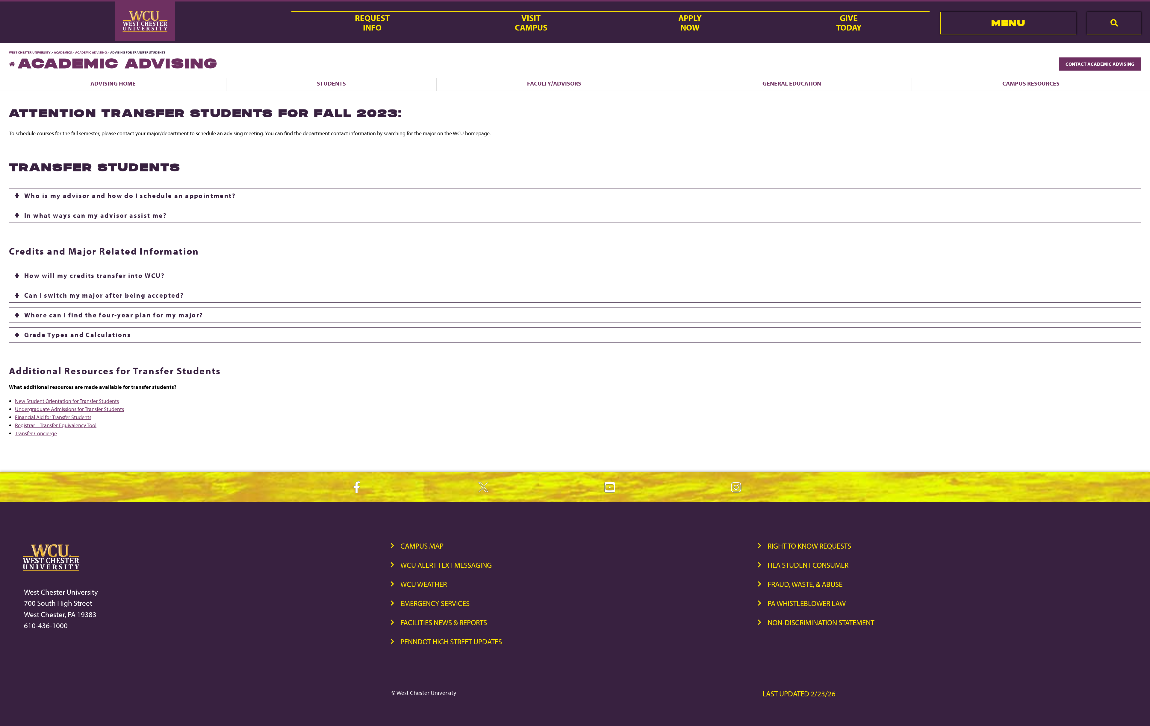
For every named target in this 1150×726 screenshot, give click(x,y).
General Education (791, 83)
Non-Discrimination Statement (821, 622)
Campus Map (422, 545)
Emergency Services (435, 603)
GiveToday (849, 22)
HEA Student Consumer (808, 565)
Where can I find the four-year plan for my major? (113, 315)
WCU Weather (423, 584)
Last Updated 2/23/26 (799, 693)
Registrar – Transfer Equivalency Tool (55, 425)
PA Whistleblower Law (807, 603)
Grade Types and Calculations (77, 335)
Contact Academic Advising (1100, 64)
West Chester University (30, 52)
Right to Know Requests (809, 545)
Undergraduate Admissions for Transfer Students (69, 409)
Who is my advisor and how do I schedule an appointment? (130, 195)
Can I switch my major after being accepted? (104, 295)
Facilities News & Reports (443, 622)
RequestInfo (372, 22)
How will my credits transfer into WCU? (94, 275)
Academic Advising (91, 52)
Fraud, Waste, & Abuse (805, 584)
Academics (63, 52)
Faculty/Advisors (554, 83)
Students (331, 83)
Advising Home (113, 83)
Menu (1008, 22)
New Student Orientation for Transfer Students (67, 401)
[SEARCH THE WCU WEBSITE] (1114, 23)
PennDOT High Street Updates (451, 641)
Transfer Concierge (36, 433)
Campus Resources (1031, 83)
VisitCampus (531, 22)
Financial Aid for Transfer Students (53, 417)
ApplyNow (690, 22)
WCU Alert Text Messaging (446, 565)
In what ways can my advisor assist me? (95, 215)
